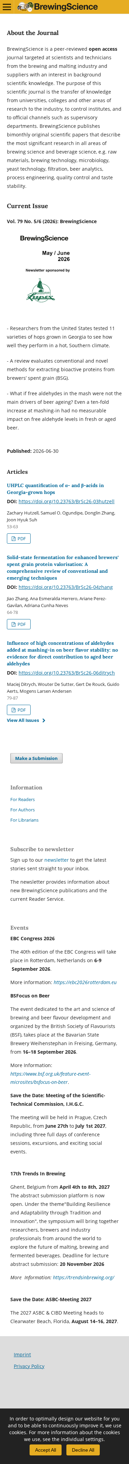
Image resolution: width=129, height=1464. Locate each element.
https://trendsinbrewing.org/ (83, 1277)
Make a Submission (36, 758)
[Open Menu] (7, 7)
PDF (21, 538)
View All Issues (23, 720)
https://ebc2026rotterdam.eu (85, 982)
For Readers (22, 799)
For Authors (22, 810)
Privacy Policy (29, 1366)
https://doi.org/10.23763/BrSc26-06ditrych (67, 672)
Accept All (45, 1450)
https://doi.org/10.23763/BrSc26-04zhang (66, 587)
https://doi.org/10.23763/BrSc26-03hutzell (67, 501)
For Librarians (24, 820)
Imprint (22, 1354)
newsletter (57, 860)
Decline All (83, 1450)
